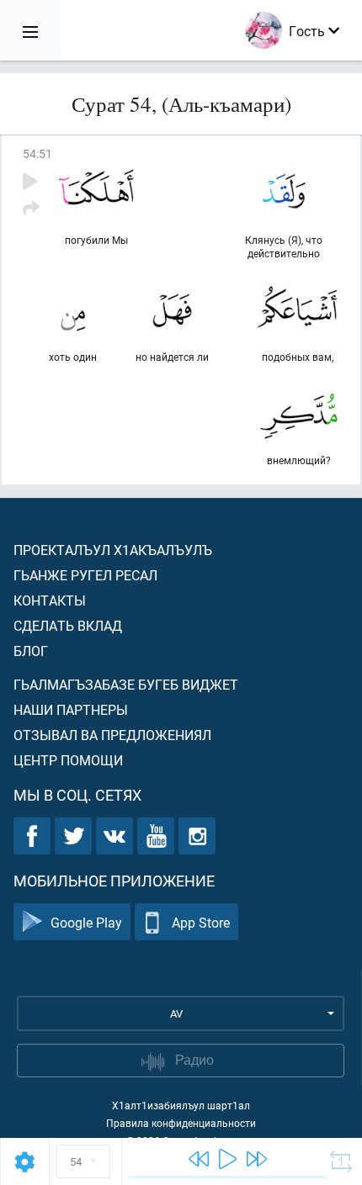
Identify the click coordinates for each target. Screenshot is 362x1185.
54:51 (37, 153)
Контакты (49, 600)
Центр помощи (68, 760)
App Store (201, 922)
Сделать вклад (67, 625)
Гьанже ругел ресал (85, 575)
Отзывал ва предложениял (112, 734)
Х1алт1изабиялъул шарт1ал (181, 1105)
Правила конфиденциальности (181, 1122)
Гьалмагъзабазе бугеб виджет (125, 684)
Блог (30, 650)
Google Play (86, 922)
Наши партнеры (70, 709)
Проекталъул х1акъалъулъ (112, 549)
